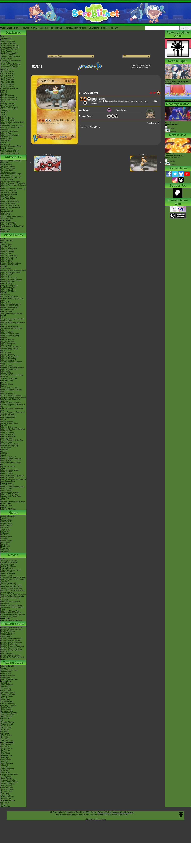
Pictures (173, 132)
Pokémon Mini (5, 461)
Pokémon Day (5, 133)
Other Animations (7, 219)
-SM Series (4, 730)
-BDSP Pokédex (6, 58)
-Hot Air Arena (5, 776)
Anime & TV (13, 157)
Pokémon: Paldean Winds (10, 207)
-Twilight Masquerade (8, 713)
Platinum (3, 386)
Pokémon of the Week (9, 109)
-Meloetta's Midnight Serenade (12, 596)
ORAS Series (5, 550)
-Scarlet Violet (5, 726)
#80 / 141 (47, 154)
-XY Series (4, 731)
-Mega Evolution (6, 696)
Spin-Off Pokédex (7, 96)
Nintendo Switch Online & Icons (12, 502)
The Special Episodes (8, 192)
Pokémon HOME (6, 274)
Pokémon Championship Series (12, 122)
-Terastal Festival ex (8, 780)
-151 (2, 720)
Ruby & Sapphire (6, 421)
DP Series (4, 539)
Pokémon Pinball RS (8, 436)
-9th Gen (3, 113)
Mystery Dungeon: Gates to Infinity (11, 363)
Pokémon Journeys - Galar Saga (12, 183)
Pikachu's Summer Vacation (11, 627)
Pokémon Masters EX (8, 257)
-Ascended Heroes (7, 692)
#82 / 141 (143, 154)
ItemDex (3, 90)
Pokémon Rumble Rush (9, 306)
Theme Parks (5, 141)
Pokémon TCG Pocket (9, 265)
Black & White (5, 352)
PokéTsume (4, 232)
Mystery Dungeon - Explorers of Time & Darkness (12, 413)
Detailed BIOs (5, 522)
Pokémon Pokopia (7, 250)
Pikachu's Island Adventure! (11, 642)
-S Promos (4, 804)
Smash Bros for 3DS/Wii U (10, 347)
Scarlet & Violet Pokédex (75, 28)
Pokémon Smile (6, 283)
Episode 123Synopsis (171, 125)
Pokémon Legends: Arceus (10, 272)
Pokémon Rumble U (8, 360)
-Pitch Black (5, 687)
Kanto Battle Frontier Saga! (10, 174)
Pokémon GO (5, 254)
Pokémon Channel (7, 433)
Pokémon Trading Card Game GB (13, 479)
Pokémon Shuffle (6, 332)
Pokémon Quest (6, 311)
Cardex (3, 101)
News (2, 36)
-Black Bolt (4, 698)
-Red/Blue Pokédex (7, 42)
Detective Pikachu (7, 310)
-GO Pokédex (5, 62)
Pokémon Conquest (7, 365)
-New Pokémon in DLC (9, 152)
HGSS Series (5, 542)
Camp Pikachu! (6, 635)
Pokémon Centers (7, 120)
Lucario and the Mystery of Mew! (13, 577)
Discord (44, 28)
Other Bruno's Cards (139, 68)
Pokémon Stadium (7, 477)
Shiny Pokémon (6, 196)
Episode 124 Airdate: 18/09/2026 (174, 156)
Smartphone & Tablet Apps (10, 496)
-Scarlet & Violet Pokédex (10, 64)
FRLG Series (5, 535)
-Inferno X (4, 765)
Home (17, 28)
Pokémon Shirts (6, 139)
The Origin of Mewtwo (8, 561)
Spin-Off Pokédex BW (8, 100)
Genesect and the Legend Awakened (10, 599)
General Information (7, 516)
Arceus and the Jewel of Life (11, 587)
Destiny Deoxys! (6, 575)
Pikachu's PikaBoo (7, 633)
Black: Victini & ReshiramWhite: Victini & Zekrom (12, 591)
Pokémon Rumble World (9, 334)
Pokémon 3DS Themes (9, 494)
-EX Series (4, 737)
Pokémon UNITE (6, 259)
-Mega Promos (6, 744)
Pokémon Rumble (7, 393)
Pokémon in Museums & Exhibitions (9, 128)
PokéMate (4, 449)
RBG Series (4, 527)
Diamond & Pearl (6, 384)
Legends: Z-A (5, 246)
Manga (13, 512)
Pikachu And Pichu (7, 631)
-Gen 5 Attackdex (7, 79)
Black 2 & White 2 (7, 354)
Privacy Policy (104, 812)
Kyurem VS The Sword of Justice (13, 594)
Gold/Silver (4, 453)
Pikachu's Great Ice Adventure (12, 646)
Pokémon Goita (6, 505)
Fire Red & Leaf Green (9, 423)
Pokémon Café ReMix (8, 255)
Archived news (6, 38)
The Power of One (7, 564)
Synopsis (171, 161)
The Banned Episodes (8, 194)
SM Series (4, 552)
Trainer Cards (5, 672)
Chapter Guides (6, 524)
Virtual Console (6, 490)
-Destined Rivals (6, 702)
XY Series (4, 548)
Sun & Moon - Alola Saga (10, 181)
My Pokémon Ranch (8, 416)
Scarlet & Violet (6, 244)
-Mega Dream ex (6, 763)
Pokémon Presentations (9, 135)
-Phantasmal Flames (8, 694)
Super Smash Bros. (7, 481)
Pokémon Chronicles (8, 191)
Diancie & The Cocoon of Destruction (10, 602)
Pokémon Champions (8, 248)
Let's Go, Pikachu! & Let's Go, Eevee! (12, 299)
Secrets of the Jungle (8, 617)
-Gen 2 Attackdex (7, 73)
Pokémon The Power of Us (10, 613)
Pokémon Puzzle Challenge (10, 459)
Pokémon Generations (8, 200)
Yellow (2, 468)
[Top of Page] (181, 814)
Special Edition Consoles (9, 492)
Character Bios (6, 164)
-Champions (5, 111)
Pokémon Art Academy (9, 326)
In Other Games (6, 489)
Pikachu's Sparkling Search (10, 648)
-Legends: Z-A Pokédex (9, 66)
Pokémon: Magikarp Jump (10, 304)
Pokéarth (114, 28)
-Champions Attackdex (9, 88)
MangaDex (4, 518)
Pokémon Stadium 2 (8, 457)
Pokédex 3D (5, 371)
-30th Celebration (6, 685)
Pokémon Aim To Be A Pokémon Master (13, 186)
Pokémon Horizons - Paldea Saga (13, 189)
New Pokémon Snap (8, 287)
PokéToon (4, 209)
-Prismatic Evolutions (8, 705)
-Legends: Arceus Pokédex (10, 60)
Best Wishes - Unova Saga (10, 177)
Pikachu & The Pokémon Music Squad (12, 658)
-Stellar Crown (5, 709)
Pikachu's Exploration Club (10, 644)
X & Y (2, 317)
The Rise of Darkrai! (8, 583)
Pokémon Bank (6, 321)
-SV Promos (5, 746)
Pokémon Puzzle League (9, 470)
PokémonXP (5, 124)
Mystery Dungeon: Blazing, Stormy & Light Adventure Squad (13, 396)
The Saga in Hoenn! (8, 172)
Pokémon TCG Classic (9, 679)
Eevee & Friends (6, 653)
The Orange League (7, 168)
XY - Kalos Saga (6, 179)
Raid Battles (5, 677)
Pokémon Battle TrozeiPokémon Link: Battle (12, 323)
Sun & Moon (5, 295)
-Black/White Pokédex (8, 49)
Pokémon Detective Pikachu (11, 620)
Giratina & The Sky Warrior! (11, 585)
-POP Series (5, 754)
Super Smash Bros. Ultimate (11, 313)
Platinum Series (6, 540)
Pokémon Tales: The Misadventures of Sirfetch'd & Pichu (11, 226)
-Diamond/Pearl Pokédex (9, 47)
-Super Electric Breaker (9, 782)
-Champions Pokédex (8, 68)
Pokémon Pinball (6, 474)
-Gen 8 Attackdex (7, 85)
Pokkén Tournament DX (9, 308)
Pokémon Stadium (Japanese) (12, 476)
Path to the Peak (6, 211)
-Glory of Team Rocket (9, 774)
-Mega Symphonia (7, 769)
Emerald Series (6, 537)
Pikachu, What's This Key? (10, 655)
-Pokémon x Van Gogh (9, 131)
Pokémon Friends (7, 252)
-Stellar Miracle (6, 785)
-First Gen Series (6, 741)
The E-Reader (5, 448)
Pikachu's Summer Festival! (11, 639)
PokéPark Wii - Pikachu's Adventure (10, 400)
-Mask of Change (7, 789)
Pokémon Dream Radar (9, 356)
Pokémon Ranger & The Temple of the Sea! (12, 580)
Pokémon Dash (6, 431)
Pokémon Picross (7, 339)
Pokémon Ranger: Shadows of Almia (12, 409)
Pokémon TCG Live (7, 291)
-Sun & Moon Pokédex (9, 53)
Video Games (13, 235)
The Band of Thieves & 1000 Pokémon (11, 329)
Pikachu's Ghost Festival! (10, 640)
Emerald (3, 425)
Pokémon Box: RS (7, 434)
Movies (13, 555)
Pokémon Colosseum (8, 427)
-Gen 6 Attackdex (7, 81)
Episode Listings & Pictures (10, 161)
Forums (25, 28)
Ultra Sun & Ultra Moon (9, 296)
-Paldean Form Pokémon (9, 154)
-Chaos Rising (5, 689)
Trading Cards (13, 662)
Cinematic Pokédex (7, 103)
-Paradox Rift (5, 718)
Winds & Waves (6, 241)
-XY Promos (5, 752)
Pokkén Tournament (8, 343)
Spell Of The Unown (8, 566)
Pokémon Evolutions (8, 204)
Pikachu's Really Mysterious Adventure (11, 651)
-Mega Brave (5, 767)
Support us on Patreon (95, 819)
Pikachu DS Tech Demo (9, 444)
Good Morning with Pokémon (11, 217)
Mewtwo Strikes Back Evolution (12, 615)
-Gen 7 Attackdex (7, 83)
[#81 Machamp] (54, 143)
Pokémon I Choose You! (9, 611)
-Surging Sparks (6, 707)
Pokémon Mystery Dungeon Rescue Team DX (11, 281)
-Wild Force (4, 793)
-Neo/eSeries (5, 739)
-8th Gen (3, 114)
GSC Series (4, 531)
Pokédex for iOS (6, 380)
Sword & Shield (6, 268)
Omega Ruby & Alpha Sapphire (12, 319)
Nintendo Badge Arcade (9, 349)
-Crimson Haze (6, 791)
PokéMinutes (5, 213)
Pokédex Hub (56, 28)
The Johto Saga (6, 170)
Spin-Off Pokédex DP (8, 98)
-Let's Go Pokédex (7, 55)
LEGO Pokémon (6, 137)
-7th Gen (3, 116)
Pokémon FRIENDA (8, 509)
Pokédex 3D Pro (6, 373)
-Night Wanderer (6, 787)
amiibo (2, 500)
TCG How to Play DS (8, 379)
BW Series (4, 544)
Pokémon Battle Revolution (10, 403)
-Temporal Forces (7, 715)
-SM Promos (5, 750)
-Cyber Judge (5, 795)
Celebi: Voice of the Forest (10, 570)
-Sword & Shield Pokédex (10, 57)
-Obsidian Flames (7, 722)
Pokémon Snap (6, 472)
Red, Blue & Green (7, 466)
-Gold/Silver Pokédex (8, 44)
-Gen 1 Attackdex (7, 72)
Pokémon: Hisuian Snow (9, 205)
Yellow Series (5, 529)
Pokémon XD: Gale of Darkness (12, 429)
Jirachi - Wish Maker (8, 574)
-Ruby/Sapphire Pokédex (9, 45)
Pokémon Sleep (6, 261)
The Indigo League (7, 166)
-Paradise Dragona (7, 784)
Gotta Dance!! (5, 637)
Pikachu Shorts (13, 623)
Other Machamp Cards (140, 65)
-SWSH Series (5, 728)
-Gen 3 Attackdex (7, 75)
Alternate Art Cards (7, 675)
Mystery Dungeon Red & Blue (11, 440)
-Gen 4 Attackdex (7, 77)
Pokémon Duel (6, 345)
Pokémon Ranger (7, 438)
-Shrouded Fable (6, 711)
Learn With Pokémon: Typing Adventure (11, 376)
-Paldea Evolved (6, 724)
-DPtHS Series (6, 735)
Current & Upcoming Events (11, 146)
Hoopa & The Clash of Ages (11, 605)
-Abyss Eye (4, 758)
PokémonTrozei (6, 442)
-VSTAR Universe (7, 797)
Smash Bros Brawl (7, 418)
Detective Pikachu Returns (10, 263)
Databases (13, 32)
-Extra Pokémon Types (9, 670)
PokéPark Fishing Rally (9, 446)
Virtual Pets (4, 498)
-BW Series (4, 733)
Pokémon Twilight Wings (9, 202)
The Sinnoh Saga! (7, 176)
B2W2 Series (5, 546)
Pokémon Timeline (7, 118)
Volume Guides (6, 526)
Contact (34, 28)
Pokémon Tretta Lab (8, 358)
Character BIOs (6, 520)
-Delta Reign (5, 683)
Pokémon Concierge (8, 222)
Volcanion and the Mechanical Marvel (11, 608)
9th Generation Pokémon (9, 150)
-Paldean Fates (6, 716)
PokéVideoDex (6, 215)
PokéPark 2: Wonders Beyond (12, 367)
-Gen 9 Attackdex (7, 86)
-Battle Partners (6, 778)
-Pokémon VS (5, 799)
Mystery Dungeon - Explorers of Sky (12, 406)
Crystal (3, 455)
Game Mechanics (7, 105)
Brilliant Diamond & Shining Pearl (13, 270)
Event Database (6, 148)
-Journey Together (7, 703)
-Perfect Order (5, 690)
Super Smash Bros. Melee (10, 462)
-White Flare (5, 700)
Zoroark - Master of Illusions (11, 589)
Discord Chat (5, 144)
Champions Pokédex (98, 28)
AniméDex (4, 163)
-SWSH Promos (6, 748)
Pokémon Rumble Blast (9, 369)
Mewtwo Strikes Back (8, 562)
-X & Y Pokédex (6, 51)
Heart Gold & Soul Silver (9, 388)
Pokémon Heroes (7, 572)
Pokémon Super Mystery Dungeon (9, 337)
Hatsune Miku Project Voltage (11, 126)
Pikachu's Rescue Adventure (11, 629)
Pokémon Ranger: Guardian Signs (11, 391)
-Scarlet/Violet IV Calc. (9, 107)
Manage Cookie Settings (123, 812)
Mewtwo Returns (6, 568)
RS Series (4, 533)
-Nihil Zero (4, 761)
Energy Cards (5, 674)
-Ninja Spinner (5, 759)
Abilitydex (4, 94)
